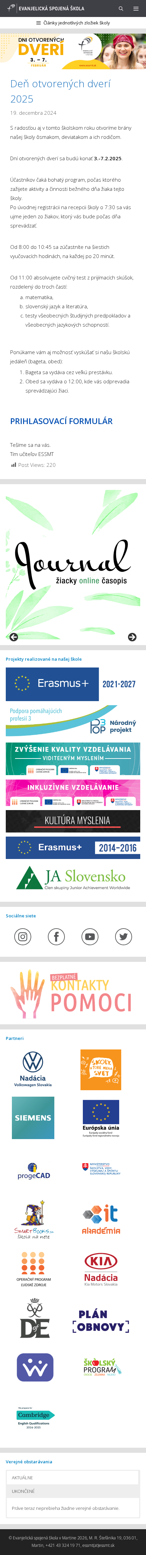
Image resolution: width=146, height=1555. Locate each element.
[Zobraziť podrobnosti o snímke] (73, 564)
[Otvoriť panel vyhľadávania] (121, 8)
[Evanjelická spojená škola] (44, 8)
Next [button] (132, 638)
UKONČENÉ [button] (23, 1491)
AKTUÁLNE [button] (22, 1478)
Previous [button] (14, 638)
